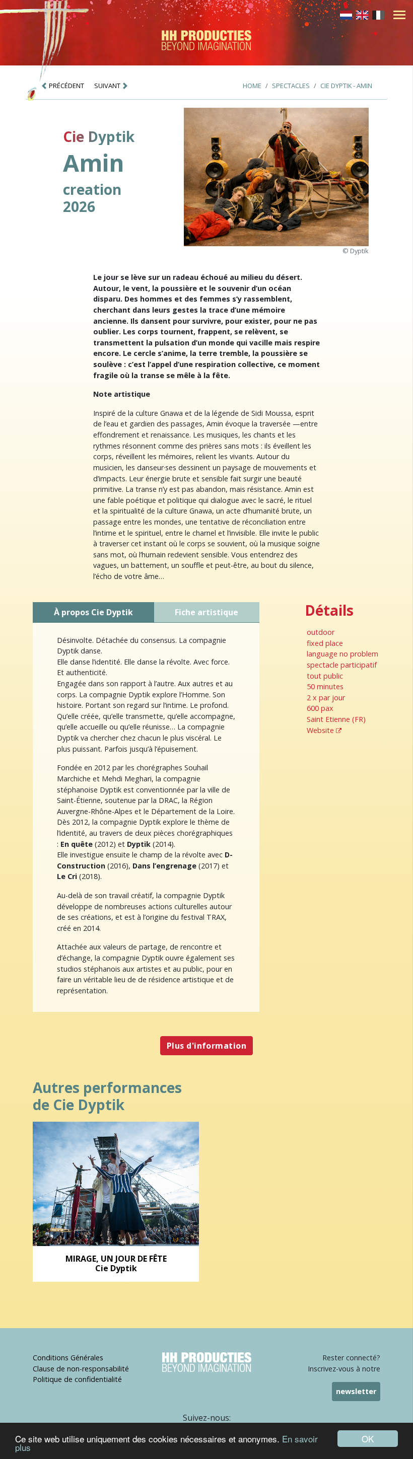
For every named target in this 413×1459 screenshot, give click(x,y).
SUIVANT (108, 85)
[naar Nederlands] (346, 14)
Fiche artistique (206, 612)
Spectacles (291, 85)
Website (321, 730)
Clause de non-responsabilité (81, 1368)
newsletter (356, 1391)
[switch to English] (362, 14)
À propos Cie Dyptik (93, 612)
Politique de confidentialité (77, 1379)
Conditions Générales (68, 1357)
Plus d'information (207, 1045)
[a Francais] (378, 14)
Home (252, 85)
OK (368, 1438)
